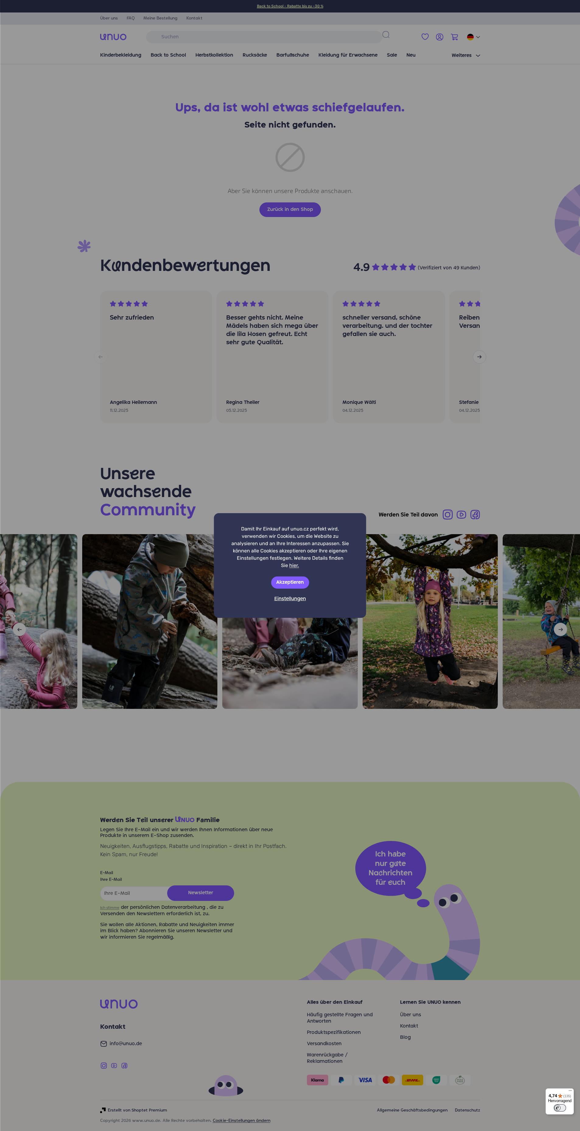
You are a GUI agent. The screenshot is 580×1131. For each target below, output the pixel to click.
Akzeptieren (290, 582)
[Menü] (570, 1092)
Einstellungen (290, 599)
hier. (294, 565)
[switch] (560, 1108)
